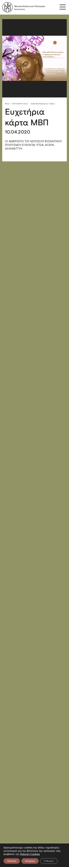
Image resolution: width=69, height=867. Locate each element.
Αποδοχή (11, 861)
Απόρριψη (30, 861)
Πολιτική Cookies (30, 854)
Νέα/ (52, 104)
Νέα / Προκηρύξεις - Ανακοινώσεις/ (27, 104)
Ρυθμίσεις (49, 861)
